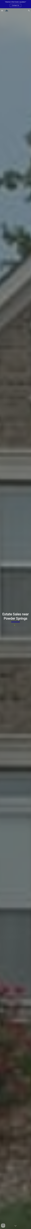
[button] (2, 10)
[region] (15, 4)
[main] (15, 617)
